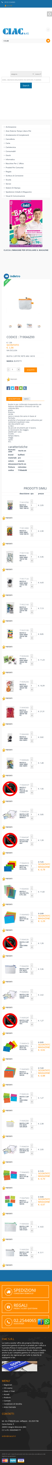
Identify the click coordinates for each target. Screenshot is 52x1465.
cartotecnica (11, 147)
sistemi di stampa (13, 188)
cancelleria (10, 139)
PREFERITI (13, 379)
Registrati (8, 1385)
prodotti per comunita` (15, 168)
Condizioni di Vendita (13, 1404)
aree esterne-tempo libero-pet (18, 131)
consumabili (11, 151)
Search (26, 85)
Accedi (6, 1394)
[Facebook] (40, 1321)
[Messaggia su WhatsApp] (47, 1321)
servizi (8, 184)
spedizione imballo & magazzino (19, 192)
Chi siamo (8, 1388)
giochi (8, 155)
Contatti (7, 1401)
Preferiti (7, 1397)
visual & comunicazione (15, 196)
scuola (8, 180)
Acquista (30, 370)
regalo (8, 172)
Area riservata (10, 1407)
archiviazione (11, 127)
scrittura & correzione (14, 176)
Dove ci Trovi (9, 1391)
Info (26, 399)
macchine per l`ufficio (15, 163)
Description (14, 399)
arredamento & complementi (17, 135)
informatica (10, 159)
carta (8, 143)
